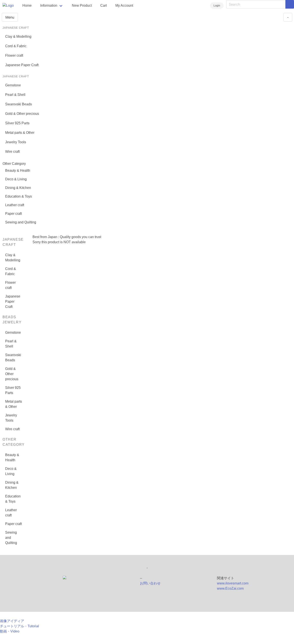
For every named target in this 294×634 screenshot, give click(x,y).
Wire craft (12, 151)
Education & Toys (18, 196)
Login (217, 5)
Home (27, 5)
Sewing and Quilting (20, 222)
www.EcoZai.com (230, 588)
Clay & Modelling (18, 36)
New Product (82, 5)
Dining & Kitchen (18, 188)
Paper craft (13, 213)
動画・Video (9, 631)
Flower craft (14, 55)
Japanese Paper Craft (22, 65)
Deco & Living (16, 179)
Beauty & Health (17, 170)
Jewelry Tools (15, 142)
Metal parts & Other (19, 132)
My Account (124, 5)
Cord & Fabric (15, 46)
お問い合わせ (150, 583)
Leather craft (14, 205)
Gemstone (13, 85)
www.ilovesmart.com (232, 583)
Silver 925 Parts (17, 123)
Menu (9, 17)
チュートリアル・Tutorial (19, 626)
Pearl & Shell (15, 95)
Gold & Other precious (22, 113)
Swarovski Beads (18, 104)
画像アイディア (12, 621)
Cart (103, 5)
